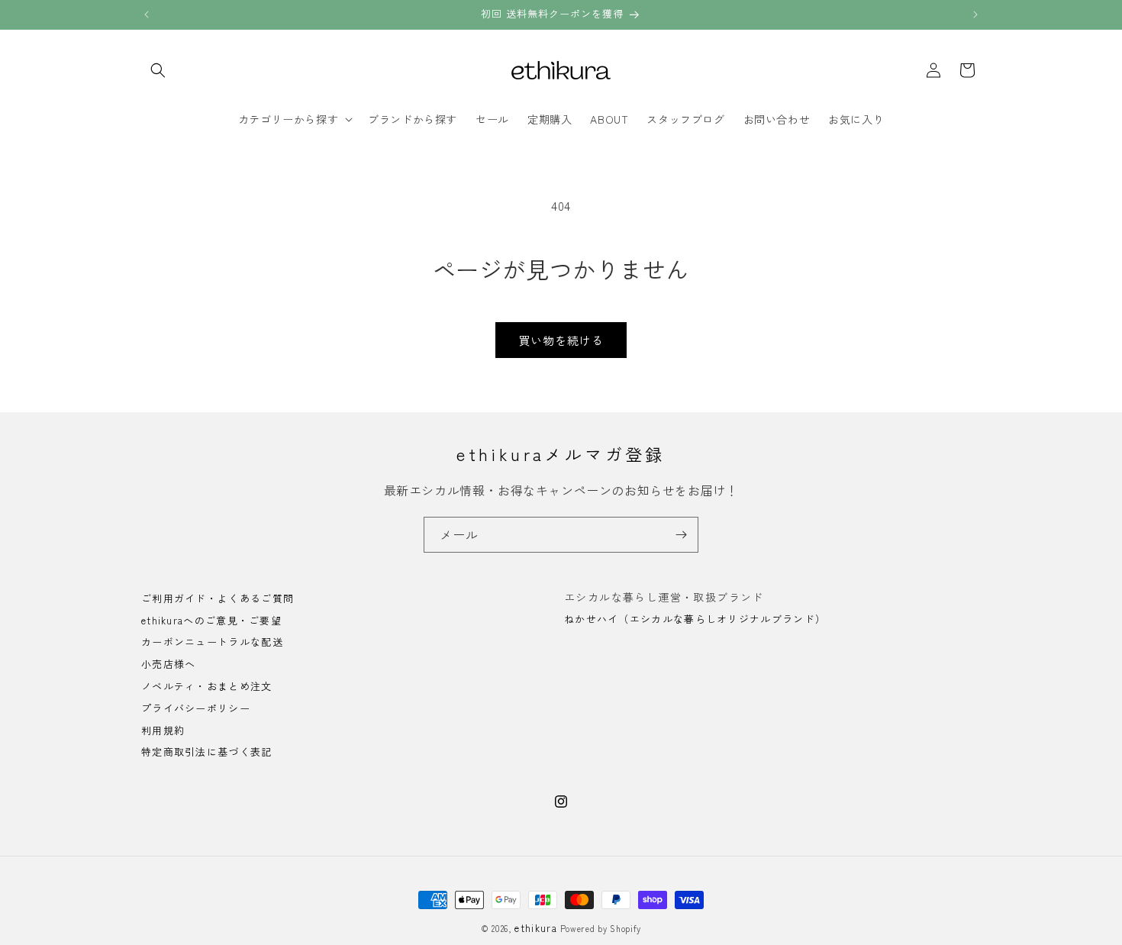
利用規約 (163, 730)
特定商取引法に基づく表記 (206, 752)
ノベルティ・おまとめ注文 (206, 686)
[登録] (681, 535)
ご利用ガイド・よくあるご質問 (217, 599)
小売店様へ (168, 664)
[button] (158, 70)
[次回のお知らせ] (975, 14)
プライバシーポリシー (195, 708)
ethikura (535, 928)
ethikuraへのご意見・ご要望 (211, 620)
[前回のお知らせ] (146, 14)
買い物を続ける (561, 340)
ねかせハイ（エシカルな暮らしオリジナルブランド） (695, 618)
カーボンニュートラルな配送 (212, 642)
